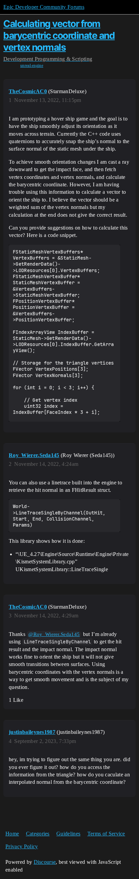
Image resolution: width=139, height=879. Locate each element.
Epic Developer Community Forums (43, 7)
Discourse (45, 862)
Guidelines (68, 833)
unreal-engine (31, 65)
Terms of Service (106, 833)
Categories (38, 833)
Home (12, 833)
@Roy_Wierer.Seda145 (54, 634)
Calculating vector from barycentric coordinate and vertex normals (59, 35)
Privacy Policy (21, 846)
